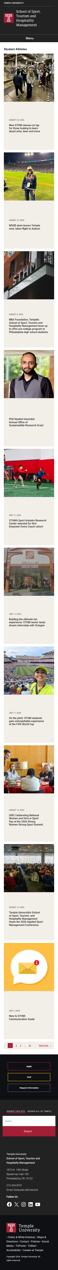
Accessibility (13, 1250)
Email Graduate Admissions (22, 1189)
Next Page (45, 1045)
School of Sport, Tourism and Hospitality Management (28, 18)
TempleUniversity (29, 1227)
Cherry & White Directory (21, 1237)
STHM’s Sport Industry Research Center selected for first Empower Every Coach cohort (27, 523)
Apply (29, 1066)
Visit (29, 1077)
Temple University (14, 3)
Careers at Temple (33, 1250)
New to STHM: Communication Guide (22, 1017)
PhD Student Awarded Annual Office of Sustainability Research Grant (26, 422)
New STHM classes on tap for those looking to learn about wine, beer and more (24, 128)
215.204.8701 (14, 1185)
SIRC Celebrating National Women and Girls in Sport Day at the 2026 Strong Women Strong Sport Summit (26, 820)
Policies (35, 1241)
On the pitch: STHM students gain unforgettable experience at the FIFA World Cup (26, 721)
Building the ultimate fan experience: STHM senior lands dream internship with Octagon (27, 622)
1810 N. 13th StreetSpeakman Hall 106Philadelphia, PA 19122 (19, 1174)
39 (30, 1045)
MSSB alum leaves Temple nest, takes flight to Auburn (24, 227)
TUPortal (21, 1245)
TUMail (32, 1245)
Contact (24, 1241)
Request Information (29, 1088)
